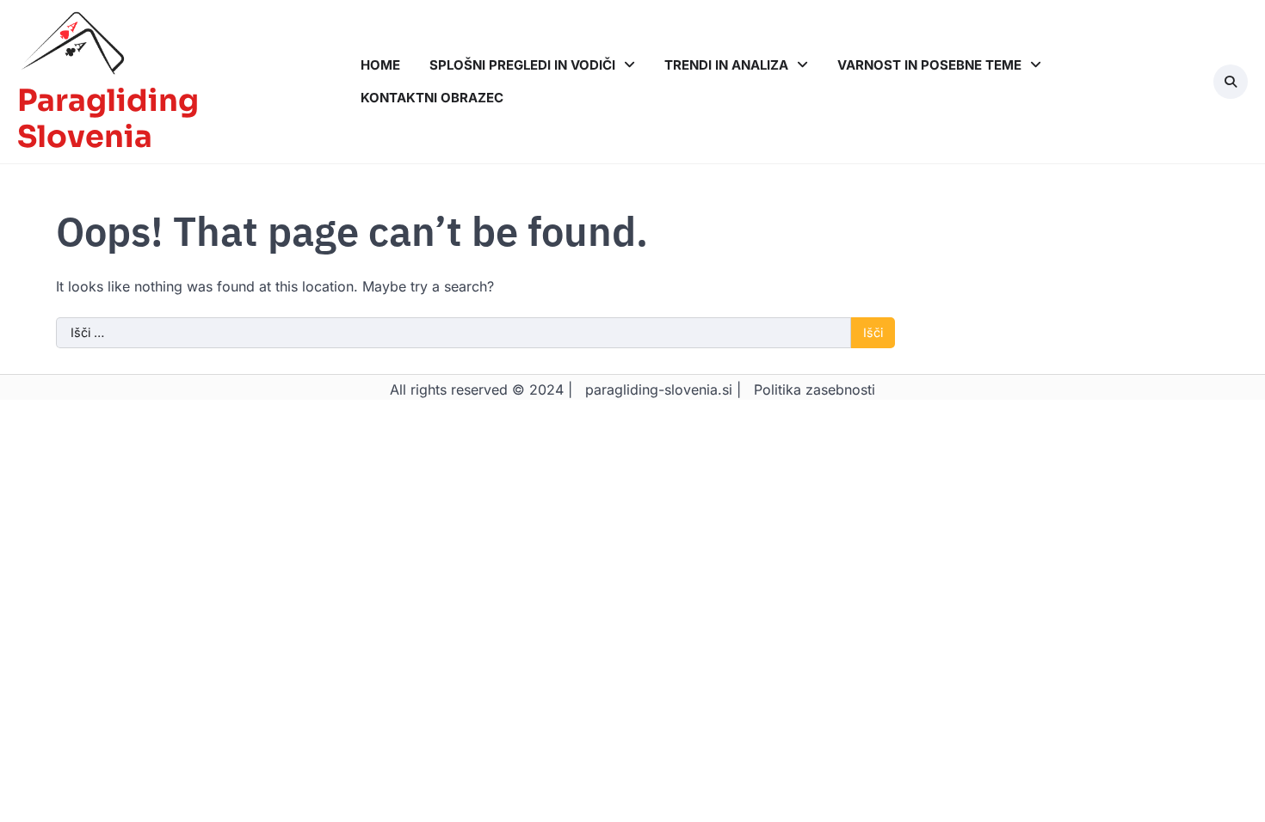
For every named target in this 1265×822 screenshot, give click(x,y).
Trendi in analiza (726, 65)
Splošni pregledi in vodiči (522, 65)
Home (380, 65)
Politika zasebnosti (814, 389)
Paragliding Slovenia (108, 119)
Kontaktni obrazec (432, 97)
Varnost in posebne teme (929, 65)
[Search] (1230, 81)
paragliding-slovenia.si (658, 389)
